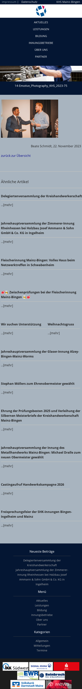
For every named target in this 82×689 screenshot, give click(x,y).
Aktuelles (41, 22)
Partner (41, 56)
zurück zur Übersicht (16, 156)
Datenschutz (29, 2)
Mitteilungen (42, 645)
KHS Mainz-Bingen (68, 2)
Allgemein (42, 641)
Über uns (41, 50)
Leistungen (41, 29)
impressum (9, 2)
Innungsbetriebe (41, 43)
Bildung (41, 36)
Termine (42, 650)
